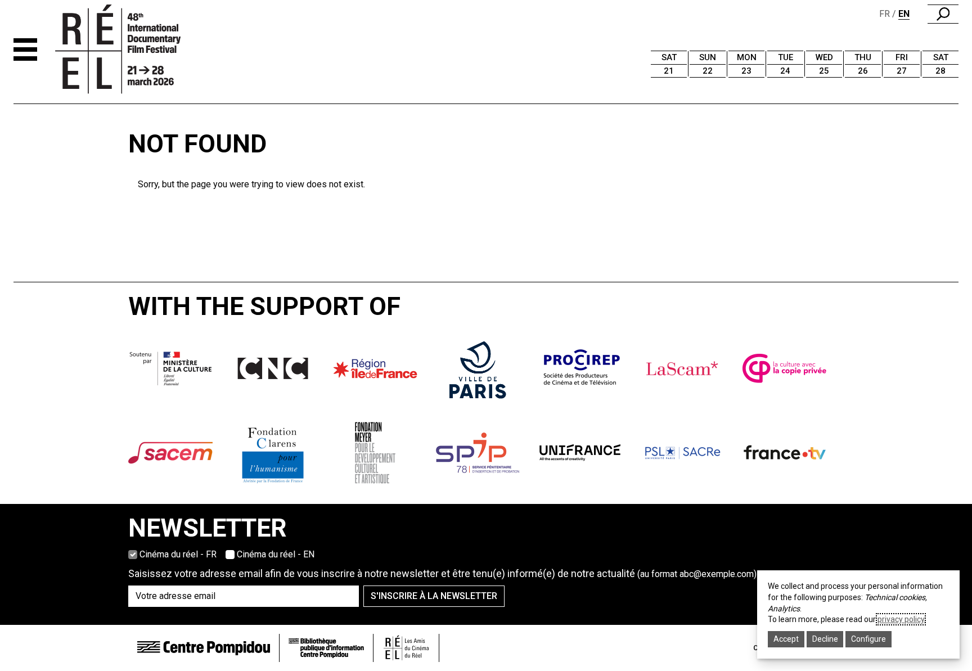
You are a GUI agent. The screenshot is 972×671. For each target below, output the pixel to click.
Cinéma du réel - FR (178, 554)
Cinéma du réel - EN (275, 554)
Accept (786, 638)
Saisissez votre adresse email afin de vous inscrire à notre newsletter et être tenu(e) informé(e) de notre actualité (442, 573)
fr (884, 13)
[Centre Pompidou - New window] (203, 648)
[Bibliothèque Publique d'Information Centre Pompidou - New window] (326, 648)
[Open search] (943, 14)
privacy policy (901, 619)
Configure (868, 638)
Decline (825, 638)
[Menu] (25, 49)
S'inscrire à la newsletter (434, 596)
